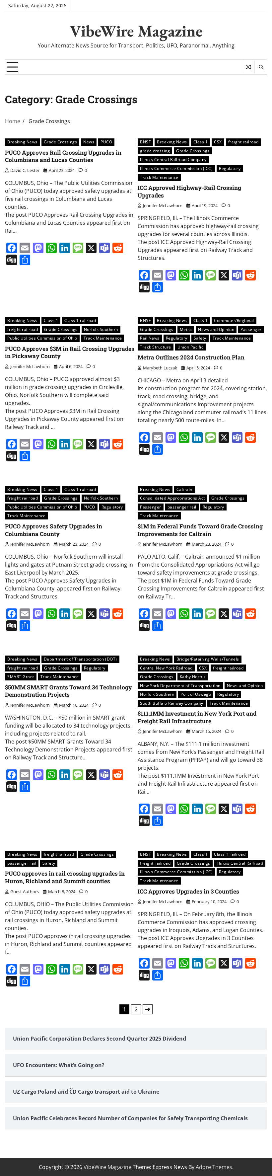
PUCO (106, 141)
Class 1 (200, 141)
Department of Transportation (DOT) (80, 659)
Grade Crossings (60, 141)
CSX (218, 141)
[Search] (260, 67)
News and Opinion (216, 329)
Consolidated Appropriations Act (172, 498)
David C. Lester (24, 170)
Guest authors (24, 892)
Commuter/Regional (234, 320)
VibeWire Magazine (136, 30)
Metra (186, 329)
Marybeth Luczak (160, 368)
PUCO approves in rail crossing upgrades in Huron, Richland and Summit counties (65, 877)
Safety (200, 338)
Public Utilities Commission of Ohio (42, 338)
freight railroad (243, 141)
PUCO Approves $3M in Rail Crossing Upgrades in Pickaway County (69, 352)
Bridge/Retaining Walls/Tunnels (207, 659)
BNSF (145, 141)
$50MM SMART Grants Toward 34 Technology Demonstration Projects (68, 691)
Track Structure (155, 347)
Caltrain (184, 489)
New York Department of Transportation (180, 685)
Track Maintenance (159, 177)
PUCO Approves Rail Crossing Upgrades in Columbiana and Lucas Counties (63, 156)
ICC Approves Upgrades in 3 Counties (188, 891)
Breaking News (22, 141)
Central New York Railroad (166, 668)
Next (148, 1009)
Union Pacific (190, 347)
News (88, 141)
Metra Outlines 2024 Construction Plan (191, 357)
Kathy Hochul (193, 676)
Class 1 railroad (80, 320)
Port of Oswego (195, 694)
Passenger (251, 329)
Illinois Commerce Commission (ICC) (176, 168)
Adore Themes (214, 1167)
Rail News (150, 338)
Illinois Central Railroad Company (173, 159)
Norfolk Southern (101, 329)
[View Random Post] (248, 67)
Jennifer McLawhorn (162, 205)
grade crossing (155, 150)
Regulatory (229, 168)
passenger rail (182, 507)
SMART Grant (20, 676)
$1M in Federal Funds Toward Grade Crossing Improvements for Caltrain (200, 530)
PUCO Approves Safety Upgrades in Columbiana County (53, 530)
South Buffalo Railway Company (171, 703)
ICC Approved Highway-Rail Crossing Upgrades (189, 191)
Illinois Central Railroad (240, 863)
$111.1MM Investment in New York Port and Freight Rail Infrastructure (197, 717)
